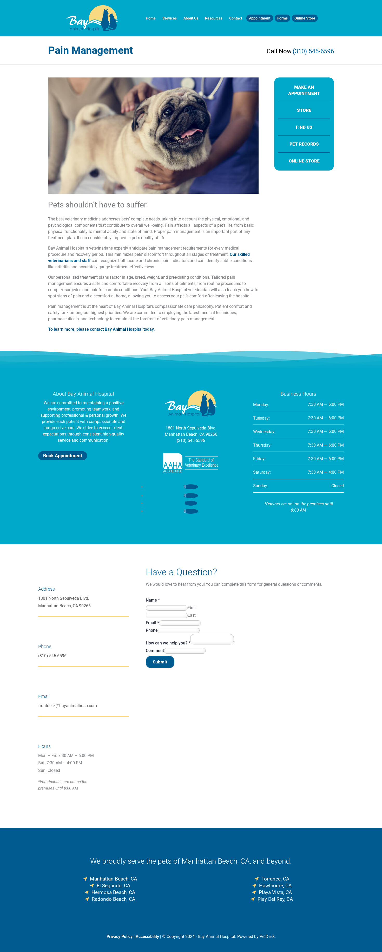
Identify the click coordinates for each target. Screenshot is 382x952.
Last (192, 615)
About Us (190, 18)
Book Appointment (62, 456)
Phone (152, 630)
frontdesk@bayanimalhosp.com (67, 705)
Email (152, 622)
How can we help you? (168, 643)
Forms (282, 18)
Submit (160, 661)
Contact (235, 18)
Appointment (260, 18)
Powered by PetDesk (256, 936)
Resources (213, 18)
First (192, 607)
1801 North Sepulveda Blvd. (191, 428)
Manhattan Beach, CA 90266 (191, 434)
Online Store (304, 18)
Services (169, 18)
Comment (155, 650)
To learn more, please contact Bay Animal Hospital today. (101, 329)
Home (151, 18)
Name (153, 600)
